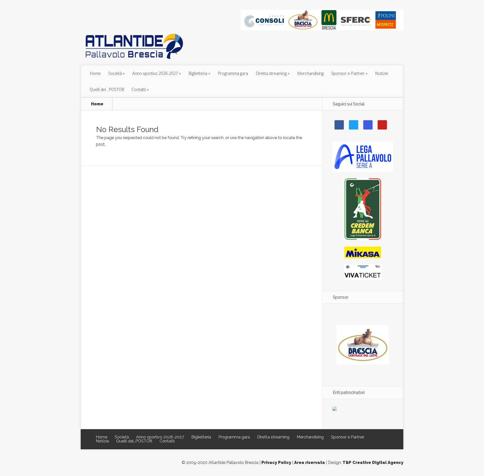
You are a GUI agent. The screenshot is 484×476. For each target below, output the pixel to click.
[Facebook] (339, 125)
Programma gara (233, 73)
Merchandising (310, 73)
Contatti (139, 89)
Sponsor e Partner (348, 73)
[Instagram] (368, 125)
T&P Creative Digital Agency (373, 462)
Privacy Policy (276, 462)
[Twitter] (353, 125)
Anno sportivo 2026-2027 (155, 73)
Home (95, 73)
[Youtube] (382, 125)
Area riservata (309, 462)
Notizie (381, 73)
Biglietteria (198, 73)
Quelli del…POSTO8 (107, 89)
